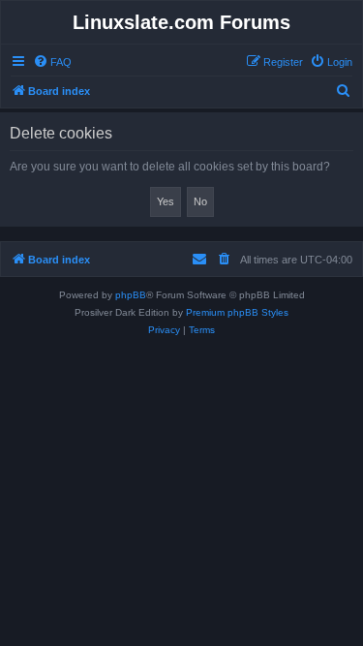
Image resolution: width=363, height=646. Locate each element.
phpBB (130, 295)
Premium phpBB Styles (237, 312)
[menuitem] (52, 62)
